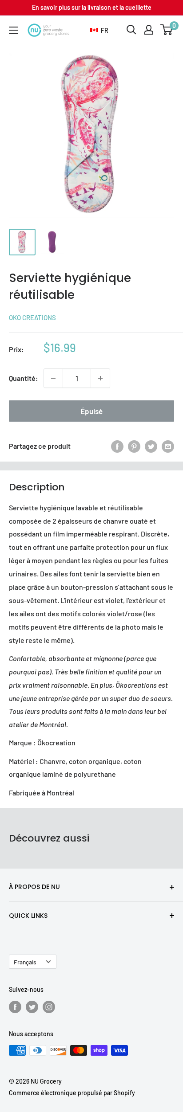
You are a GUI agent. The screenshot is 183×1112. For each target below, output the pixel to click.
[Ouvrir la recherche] (131, 30)
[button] (99, 30)
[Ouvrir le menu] (13, 30)
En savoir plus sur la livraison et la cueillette (91, 7)
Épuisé (91, 411)
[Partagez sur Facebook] (117, 446)
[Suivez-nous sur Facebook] (15, 1007)
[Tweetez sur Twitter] (151, 446)
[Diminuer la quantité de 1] (53, 378)
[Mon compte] (148, 30)
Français (25, 962)
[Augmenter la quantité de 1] (100, 378)
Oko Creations (32, 317)
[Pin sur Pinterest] (134, 446)
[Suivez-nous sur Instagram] (49, 1007)
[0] (166, 29)
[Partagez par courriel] (168, 446)
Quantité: (23, 378)
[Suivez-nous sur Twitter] (32, 1007)
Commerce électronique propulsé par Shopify (72, 1092)
